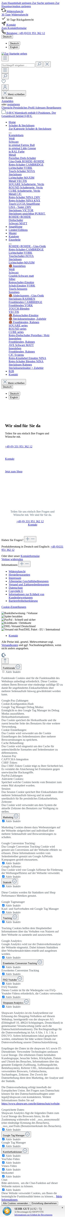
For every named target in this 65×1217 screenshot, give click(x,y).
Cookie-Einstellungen (13, 606)
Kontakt (9, 458)
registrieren (13, 104)
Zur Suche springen (43, 3)
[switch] (3, 672)
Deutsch (14, 43)
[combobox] (18, 65)
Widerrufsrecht (17, 571)
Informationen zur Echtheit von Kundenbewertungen (26, 596)
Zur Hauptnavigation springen (30, 4)
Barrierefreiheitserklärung (23, 600)
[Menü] (5, 58)
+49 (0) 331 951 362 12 (18, 446)
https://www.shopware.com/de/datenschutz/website (30, 1103)
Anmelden (7, 101)
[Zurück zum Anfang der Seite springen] (5, 661)
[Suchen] (39, 64)
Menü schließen (16, 94)
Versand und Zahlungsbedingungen (29, 584)
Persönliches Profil (24, 107)
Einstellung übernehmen (44, 1203)
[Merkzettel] (3, 82)
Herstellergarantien (19, 574)
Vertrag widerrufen (12, 559)
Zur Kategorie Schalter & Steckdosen (30, 128)
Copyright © (16, 591)
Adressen (40, 107)
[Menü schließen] (10, 132)
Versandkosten (9, 645)
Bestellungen (53, 107)
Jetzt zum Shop (13, 471)
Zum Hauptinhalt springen (16, 3)
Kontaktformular (30, 556)
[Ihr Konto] (5, 87)
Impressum (15, 577)
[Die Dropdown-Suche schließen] (47, 64)
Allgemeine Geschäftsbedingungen (29, 581)
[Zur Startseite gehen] (14, 53)
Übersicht (7, 107)
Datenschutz (16, 587)
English (14, 47)
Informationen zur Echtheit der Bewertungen (33, 1215)
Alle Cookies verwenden (15, 1203)
